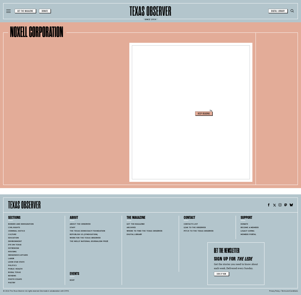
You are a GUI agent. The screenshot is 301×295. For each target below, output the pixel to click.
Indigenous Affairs (18, 255)
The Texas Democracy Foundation (87, 231)
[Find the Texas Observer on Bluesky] (291, 205)
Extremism (13, 248)
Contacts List (191, 224)
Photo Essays (15, 279)
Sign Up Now (221, 274)
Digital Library (278, 11)
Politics (12, 265)
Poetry (11, 282)
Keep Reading (204, 113)
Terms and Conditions (289, 291)
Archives (131, 227)
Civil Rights (14, 227)
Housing (12, 251)
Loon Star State (16, 262)
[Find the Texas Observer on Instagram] (280, 205)
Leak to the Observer (195, 227)
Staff (72, 227)
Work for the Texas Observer (85, 238)
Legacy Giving (247, 231)
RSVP (72, 280)
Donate (45, 11)
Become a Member (250, 227)
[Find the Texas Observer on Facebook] (268, 205)
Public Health (15, 269)
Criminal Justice (16, 231)
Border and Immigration (21, 224)
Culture (12, 234)
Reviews (12, 275)
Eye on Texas (14, 244)
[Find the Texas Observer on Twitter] (274, 205)
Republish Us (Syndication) (84, 234)
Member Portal (248, 234)
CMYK (66, 291)
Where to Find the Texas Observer (144, 231)
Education (13, 238)
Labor (11, 258)
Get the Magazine (25, 11)
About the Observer (80, 224)
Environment (15, 241)
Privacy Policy (274, 291)
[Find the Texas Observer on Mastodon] (285, 205)
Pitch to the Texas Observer (199, 231)
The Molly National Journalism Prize (89, 241)
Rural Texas (14, 272)
